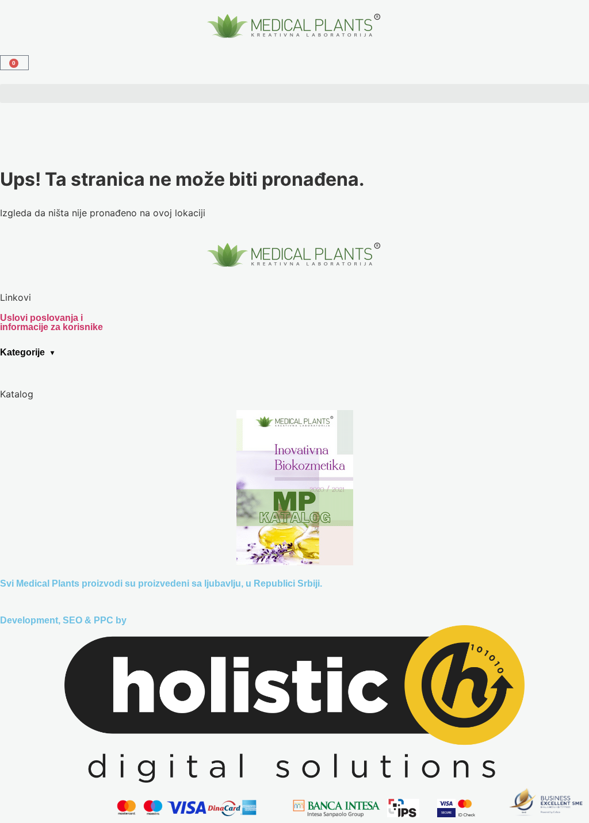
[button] (294, 93)
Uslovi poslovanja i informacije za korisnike (51, 322)
